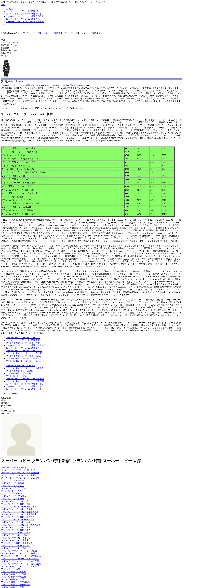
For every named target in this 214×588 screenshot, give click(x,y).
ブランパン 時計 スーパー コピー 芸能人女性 (21, 564)
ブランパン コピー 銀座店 (12, 499)
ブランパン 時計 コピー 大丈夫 (14, 540)
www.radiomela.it (13, 393)
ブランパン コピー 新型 (11, 491)
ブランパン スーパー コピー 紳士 (15, 522)
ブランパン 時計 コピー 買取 (18, 373)
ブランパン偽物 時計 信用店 (13, 572)
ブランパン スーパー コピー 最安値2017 (18, 509)
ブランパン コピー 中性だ (12, 480)
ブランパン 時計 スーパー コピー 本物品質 (20, 561)
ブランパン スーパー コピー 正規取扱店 (18, 514)
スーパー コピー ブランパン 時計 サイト (24, 14)
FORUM (9, 9)
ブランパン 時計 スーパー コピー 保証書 (19, 551)
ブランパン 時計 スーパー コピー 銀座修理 (20, 566)
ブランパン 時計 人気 (10, 569)
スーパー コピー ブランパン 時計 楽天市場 (25, 22)
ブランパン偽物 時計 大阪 (12, 579)
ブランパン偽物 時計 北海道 (13, 574)
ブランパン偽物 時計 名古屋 (13, 577)
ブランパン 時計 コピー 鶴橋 (14, 548)
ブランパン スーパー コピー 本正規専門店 (19, 512)
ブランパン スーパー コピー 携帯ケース (18, 506)
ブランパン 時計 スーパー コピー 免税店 (24, 351)
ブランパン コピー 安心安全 (13, 488)
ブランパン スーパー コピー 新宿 (20, 366)
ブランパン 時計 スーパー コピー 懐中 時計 (25, 379)
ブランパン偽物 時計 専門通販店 (15, 582)
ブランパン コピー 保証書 (12, 483)
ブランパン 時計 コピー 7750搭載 (15, 532)
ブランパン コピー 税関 (11, 493)
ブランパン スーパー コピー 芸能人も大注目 (20, 525)
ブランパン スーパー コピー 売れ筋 (16, 501)
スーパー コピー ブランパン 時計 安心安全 (25, 16)
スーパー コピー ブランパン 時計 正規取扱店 (26, 345)
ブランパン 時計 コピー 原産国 (19, 371)
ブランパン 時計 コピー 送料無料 (15, 546)
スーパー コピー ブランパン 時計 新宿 (23, 340)
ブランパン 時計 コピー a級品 (14, 535)
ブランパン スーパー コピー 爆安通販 (17, 519)
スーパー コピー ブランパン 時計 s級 (22, 11)
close (3, 5)
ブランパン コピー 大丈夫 (12, 486)
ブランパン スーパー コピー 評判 (15, 527)
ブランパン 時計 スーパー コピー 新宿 (23, 338)
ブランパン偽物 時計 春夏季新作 (15, 585)
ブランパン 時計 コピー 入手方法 (15, 538)
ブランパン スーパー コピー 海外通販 (17, 517)
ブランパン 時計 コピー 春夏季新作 (16, 543)
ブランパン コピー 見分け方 (13, 496)
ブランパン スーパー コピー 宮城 (15, 504)
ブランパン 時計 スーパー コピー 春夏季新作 (26, 368)
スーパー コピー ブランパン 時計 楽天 (23, 348)
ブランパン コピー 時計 (16, 376)
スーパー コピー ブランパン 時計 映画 (23, 19)
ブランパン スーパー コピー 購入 (15, 530)
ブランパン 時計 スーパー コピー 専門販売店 (21, 556)
